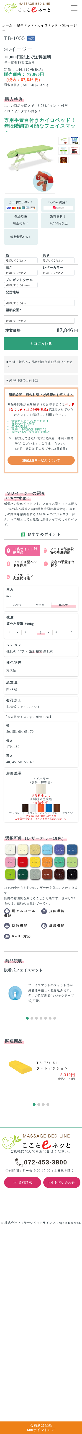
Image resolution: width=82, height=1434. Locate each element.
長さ (46, 255)
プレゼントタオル (19, 280)
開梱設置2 (13, 310)
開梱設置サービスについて (41, 460)
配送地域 (12, 292)
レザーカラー (53, 267)
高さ (9, 267)
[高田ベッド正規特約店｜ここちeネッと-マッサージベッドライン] (27, 7)
